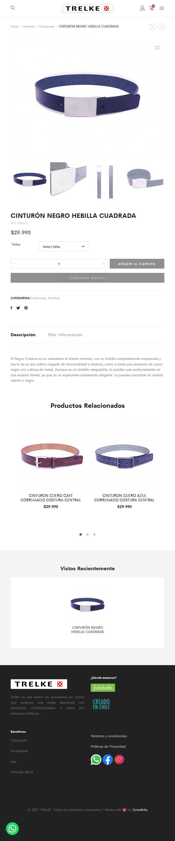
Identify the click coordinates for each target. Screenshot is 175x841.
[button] (12, 828)
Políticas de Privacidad (108, 746)
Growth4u (140, 809)
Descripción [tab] (23, 334)
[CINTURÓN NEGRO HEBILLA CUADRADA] (11, 308)
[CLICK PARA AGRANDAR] (157, 48)
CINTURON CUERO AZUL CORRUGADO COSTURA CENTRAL (124, 497)
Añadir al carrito (136, 264)
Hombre (29, 26)
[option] (51, 465)
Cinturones (46, 26)
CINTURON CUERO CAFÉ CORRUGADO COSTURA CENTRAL (50, 497)
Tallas (16, 244)
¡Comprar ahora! (88, 278)
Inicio (15, 26)
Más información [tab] (65, 334)
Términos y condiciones (109, 735)
